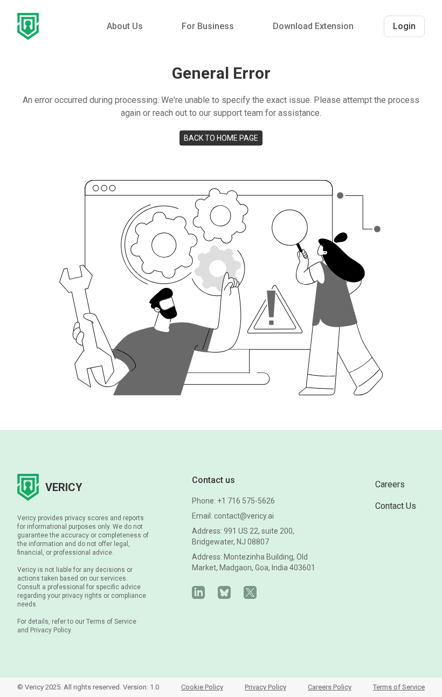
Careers (390, 484)
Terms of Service (399, 687)
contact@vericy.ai (244, 516)
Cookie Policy (202, 687)
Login (404, 26)
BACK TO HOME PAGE (221, 138)
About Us (125, 26)
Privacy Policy (265, 687)
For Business (208, 26)
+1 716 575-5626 (246, 500)
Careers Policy (329, 687)
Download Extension (313, 26)
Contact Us (395, 506)
